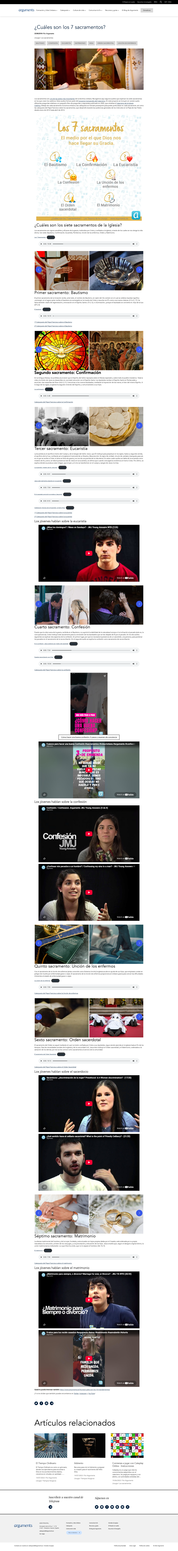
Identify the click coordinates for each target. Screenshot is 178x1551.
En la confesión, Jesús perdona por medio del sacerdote (51, 644)
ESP (166, 2)
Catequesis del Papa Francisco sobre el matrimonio (53, 1263)
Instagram (83, 1393)
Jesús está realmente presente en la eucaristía (48, 481)
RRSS (155, 2)
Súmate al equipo (49, 1546)
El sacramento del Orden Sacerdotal (45, 1054)
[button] (61, 269)
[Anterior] (39, 269)
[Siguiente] (139, 269)
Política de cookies (144, 1546)
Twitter (76, 1393)
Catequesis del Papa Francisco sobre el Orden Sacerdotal (55, 1067)
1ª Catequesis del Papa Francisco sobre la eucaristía (53, 513)
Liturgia (37, 38)
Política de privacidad (120, 1546)
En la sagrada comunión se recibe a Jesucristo (48, 494)
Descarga (51, 237)
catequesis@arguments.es (46, 1531)
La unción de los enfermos (42, 981)
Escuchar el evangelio (144, 2)
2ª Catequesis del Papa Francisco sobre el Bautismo (53, 326)
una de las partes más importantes (62, 99)
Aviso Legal (132, 1546)
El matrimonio (38, 1250)
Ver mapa (42, 1534)
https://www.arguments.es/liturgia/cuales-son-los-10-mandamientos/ (85, 1390)
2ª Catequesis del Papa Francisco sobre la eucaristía (53, 517)
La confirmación (39, 389)
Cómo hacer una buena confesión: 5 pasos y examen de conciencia (89, 737)
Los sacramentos (47, 38)
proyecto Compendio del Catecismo (92, 101)
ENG (169, 2)
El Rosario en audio (129, 2)
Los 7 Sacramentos (40, 237)
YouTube (91, 1393)
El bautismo (38, 309)
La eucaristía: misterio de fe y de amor (45, 467)
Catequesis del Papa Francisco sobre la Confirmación (53, 402)
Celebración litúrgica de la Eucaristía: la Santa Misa (49, 508)
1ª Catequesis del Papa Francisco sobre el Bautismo (53, 322)
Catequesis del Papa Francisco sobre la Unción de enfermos (56, 993)
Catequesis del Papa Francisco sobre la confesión (52, 670)
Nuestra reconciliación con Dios (43, 657)
